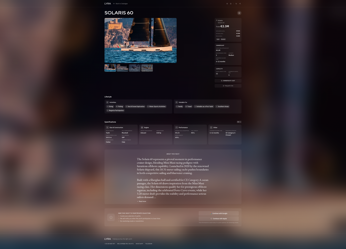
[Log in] (239, 3)
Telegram (148, 244)
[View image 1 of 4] (110, 68)
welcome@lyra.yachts (125, 244)
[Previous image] (108, 40)
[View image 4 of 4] (147, 68)
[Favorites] (227, 3)
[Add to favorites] (239, 13)
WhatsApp (139, 244)
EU (238, 122)
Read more (142, 201)
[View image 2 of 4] (122, 68)
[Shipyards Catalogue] (230, 3)
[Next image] (173, 40)
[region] (141, 40)
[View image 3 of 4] (135, 68)
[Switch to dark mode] (236, 3)
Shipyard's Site (229, 86)
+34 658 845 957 (110, 244)
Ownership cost (229, 80)
